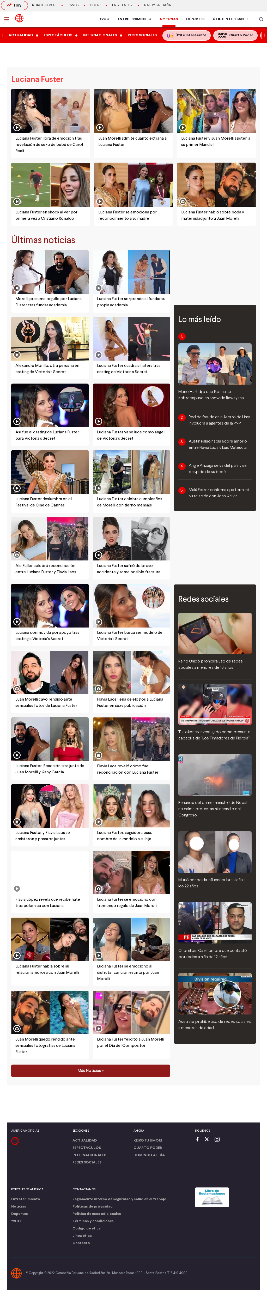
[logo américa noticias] (19, 18)
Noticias (18, 1206)
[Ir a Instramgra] (218, 1140)
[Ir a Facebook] (199, 1140)
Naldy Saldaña (157, 5)
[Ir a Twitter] (209, 1140)
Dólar (95, 5)
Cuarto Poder (148, 1148)
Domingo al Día (149, 1155)
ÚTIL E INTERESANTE (230, 19)
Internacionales (89, 1155)
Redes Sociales (86, 1162)
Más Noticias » (90, 1071)
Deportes (19, 1214)
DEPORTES (195, 19)
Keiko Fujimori (44, 5)
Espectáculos (86, 1148)
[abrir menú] (8, 19)
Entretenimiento (25, 1199)
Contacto (81, 1243)
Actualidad (84, 1140)
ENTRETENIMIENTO (134, 19)
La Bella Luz (122, 5)
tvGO (105, 19)
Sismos (73, 5)
